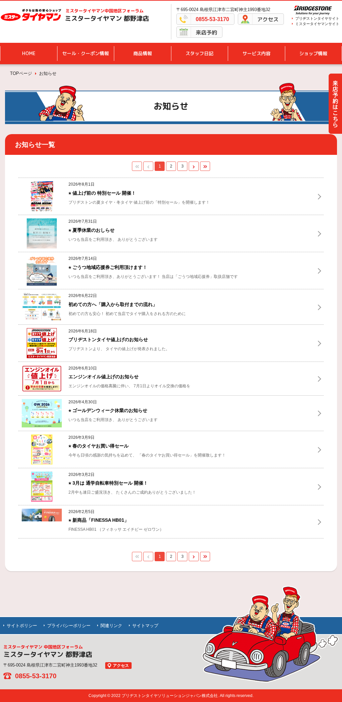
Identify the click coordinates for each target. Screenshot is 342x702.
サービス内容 (256, 53)
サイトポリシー (22, 625)
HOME (28, 53)
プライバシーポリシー (69, 625)
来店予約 (206, 32)
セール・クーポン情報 (85, 53)
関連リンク (111, 625)
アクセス (268, 19)
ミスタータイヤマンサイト (317, 24)
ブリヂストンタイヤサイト (317, 18)
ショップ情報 (313, 53)
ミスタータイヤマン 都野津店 (107, 18)
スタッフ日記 (199, 53)
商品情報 (142, 53)
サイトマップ (145, 625)
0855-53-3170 (212, 19)
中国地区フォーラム (104, 11)
